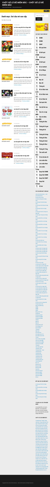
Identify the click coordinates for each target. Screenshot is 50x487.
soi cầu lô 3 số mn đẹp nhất (41, 291)
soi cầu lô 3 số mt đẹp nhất (21, 109)
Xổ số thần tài (43, 99)
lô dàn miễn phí (43, 460)
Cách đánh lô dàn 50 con (41, 438)
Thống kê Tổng (43, 149)
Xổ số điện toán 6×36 (40, 335)
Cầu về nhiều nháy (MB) (40, 338)
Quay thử (37, 369)
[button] (46, 11)
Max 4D (41, 83)
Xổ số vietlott (43, 67)
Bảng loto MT (38, 364)
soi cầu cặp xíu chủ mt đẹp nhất (22, 77)
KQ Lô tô (37, 362)
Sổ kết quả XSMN (39, 316)
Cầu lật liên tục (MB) (40, 342)
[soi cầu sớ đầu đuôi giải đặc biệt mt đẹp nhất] (7, 46)
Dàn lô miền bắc (41, 450)
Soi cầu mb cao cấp (39, 197)
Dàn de (43, 442)
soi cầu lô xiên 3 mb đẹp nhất (41, 249)
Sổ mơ (41, 186)
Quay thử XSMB (43, 171)
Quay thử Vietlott (39, 370)
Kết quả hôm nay (39, 311)
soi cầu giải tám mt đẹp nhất (21, 141)
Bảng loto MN (38, 365)
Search (39, 19)
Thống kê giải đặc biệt (40, 468)
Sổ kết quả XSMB (39, 318)
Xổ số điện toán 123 (40, 334)
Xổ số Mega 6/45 (39, 326)
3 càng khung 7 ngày (40, 420)
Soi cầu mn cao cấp (39, 281)
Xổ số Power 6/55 (39, 324)
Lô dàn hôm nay (44, 458)
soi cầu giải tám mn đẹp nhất (41, 289)
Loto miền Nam (43, 163)
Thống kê (41, 86)
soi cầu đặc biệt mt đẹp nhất (21, 155)
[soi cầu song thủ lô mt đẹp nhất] (7, 29)
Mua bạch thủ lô (39, 461)
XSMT (41, 44)
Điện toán (37, 330)
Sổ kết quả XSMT (39, 315)
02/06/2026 (17, 24)
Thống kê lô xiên (39, 356)
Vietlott (37, 319)
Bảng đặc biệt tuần (44, 436)
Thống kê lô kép (43, 134)
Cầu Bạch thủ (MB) (39, 343)
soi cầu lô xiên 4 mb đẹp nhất (41, 251)
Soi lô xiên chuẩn (42, 465)
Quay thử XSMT (43, 178)
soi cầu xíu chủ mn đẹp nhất (41, 302)
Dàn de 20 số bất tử (42, 444)
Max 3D (41, 80)
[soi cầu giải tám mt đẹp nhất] (7, 139)
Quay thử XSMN (43, 175)
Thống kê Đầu (43, 138)
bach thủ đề (43, 425)
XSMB (41, 38)
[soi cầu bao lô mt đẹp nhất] (7, 123)
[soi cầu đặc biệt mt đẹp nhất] (7, 155)
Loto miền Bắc (43, 160)
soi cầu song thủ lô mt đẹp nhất (22, 27)
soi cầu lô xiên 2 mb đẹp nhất (41, 248)
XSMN (41, 41)
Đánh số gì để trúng (39, 305)
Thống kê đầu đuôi (39, 359)
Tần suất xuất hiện (39, 346)
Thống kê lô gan (43, 126)
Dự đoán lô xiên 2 (39, 457)
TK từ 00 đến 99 (43, 157)
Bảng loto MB (38, 367)
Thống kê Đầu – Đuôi (40, 350)
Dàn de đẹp (42, 449)
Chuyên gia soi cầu (39, 303)
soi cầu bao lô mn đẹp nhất (41, 286)
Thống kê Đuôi (43, 141)
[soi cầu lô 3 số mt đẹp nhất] (7, 111)
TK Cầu (37, 337)
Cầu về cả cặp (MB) (39, 340)
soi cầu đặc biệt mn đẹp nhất (41, 288)
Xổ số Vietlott (38, 327)
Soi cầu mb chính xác (40, 240)
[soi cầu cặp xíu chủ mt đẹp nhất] (7, 77)
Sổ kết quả (38, 313)
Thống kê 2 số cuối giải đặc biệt (42, 466)
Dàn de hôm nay (42, 445)
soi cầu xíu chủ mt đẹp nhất (21, 61)
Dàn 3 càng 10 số (41, 441)
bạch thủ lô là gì (42, 430)
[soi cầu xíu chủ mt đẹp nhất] (7, 59)
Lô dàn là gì (38, 460)
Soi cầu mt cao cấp (6, 36)
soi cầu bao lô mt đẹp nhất (21, 126)
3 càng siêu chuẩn (41, 423)
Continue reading (23, 35)
